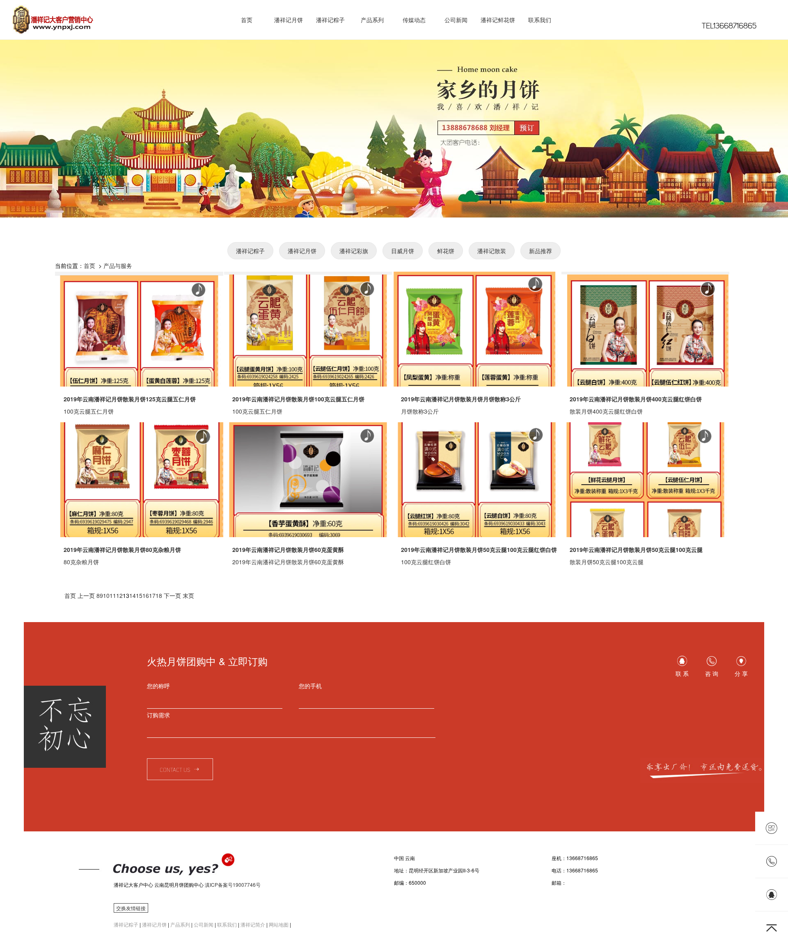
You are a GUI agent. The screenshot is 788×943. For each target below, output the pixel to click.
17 (152, 595)
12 (119, 595)
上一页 (86, 595)
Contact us (176, 770)
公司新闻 (455, 20)
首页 (246, 20)
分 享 (741, 673)
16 (145, 595)
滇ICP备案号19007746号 (233, 884)
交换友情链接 (131, 907)
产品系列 (372, 20)
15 (139, 595)
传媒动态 (414, 20)
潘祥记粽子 (330, 20)
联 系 (682, 673)
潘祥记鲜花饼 (498, 20)
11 (113, 595)
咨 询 (711, 673)
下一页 (172, 595)
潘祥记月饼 (288, 20)
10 (106, 595)
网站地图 (279, 924)
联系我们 (539, 20)
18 (159, 595)
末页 (188, 595)
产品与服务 (117, 265)
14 (132, 595)
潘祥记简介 (253, 924)
